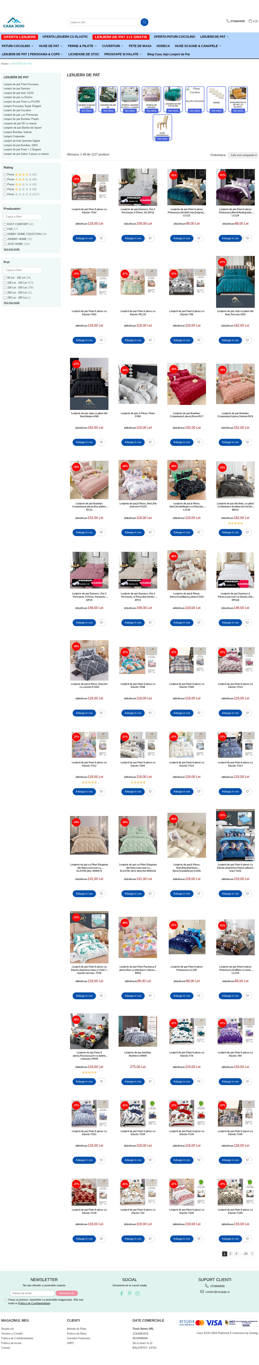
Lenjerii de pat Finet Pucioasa (21, 84)
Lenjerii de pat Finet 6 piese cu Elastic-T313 (235, 764)
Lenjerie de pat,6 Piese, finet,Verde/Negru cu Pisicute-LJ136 (187, 506)
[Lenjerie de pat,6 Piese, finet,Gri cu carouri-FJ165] (89, 660)
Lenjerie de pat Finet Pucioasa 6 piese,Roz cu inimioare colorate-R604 (137, 969)
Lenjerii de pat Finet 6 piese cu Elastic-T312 (89, 764)
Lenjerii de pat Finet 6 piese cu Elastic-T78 (186, 1054)
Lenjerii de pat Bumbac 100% (21, 145)
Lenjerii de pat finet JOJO (19, 92)
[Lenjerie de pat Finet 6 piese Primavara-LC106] (186, 937)
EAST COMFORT (17, 224)
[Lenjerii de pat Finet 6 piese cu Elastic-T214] (235, 660)
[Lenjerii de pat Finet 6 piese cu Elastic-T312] (89, 745)
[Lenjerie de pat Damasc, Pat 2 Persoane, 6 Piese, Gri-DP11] (138, 187)
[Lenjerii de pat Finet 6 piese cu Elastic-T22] (138, 1192)
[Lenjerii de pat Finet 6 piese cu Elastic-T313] (235, 745)
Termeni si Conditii (12, 1333)
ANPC (70, 1343)
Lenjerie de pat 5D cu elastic (20, 123)
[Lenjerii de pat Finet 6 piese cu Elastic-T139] (186, 1113)
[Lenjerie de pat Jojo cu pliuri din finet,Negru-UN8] (89, 384)
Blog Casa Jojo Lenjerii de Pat (168, 54)
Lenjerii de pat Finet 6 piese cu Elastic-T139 (186, 1133)
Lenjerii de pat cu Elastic (18, 97)
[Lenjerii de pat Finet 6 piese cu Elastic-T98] (186, 282)
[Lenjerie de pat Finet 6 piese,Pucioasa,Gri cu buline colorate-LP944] (89, 1031)
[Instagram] (137, 1293)
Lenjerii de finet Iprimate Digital (22, 140)
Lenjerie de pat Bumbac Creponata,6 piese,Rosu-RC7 (187, 415)
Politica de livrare (11, 1343)
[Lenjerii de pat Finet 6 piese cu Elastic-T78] (186, 1031)
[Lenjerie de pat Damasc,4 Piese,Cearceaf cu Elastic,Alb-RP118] (235, 570)
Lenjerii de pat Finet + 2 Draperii (22, 149)
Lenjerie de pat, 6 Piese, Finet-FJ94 (138, 415)
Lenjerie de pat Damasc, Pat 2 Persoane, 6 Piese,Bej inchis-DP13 (138, 596)
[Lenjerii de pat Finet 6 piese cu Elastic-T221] (89, 1113)
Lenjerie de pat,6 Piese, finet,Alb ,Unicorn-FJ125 (138, 505)
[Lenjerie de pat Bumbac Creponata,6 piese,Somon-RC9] (235, 384)
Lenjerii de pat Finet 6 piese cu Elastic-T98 (186, 313)
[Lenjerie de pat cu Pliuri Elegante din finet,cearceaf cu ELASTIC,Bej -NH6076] (89, 835)
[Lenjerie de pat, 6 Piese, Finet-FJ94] (138, 384)
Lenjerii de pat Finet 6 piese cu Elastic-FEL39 (138, 313)
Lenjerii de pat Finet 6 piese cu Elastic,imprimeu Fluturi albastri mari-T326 (235, 867)
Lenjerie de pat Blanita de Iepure (22, 127)
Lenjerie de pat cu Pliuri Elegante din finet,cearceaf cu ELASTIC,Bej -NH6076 (89, 867)
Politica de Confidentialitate (34, 1303)
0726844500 (217, 1286)
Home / (5, 63)
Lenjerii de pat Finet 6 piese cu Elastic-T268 (186, 686)
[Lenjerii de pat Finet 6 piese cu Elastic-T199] (186, 1192)
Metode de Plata (76, 1328)
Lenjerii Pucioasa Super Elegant (22, 106)
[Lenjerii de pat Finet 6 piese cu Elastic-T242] (89, 187)
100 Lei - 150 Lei (17, 282)
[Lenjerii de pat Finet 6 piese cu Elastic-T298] (138, 660)
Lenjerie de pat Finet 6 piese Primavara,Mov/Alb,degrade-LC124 (235, 212)
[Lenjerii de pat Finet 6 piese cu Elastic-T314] (186, 745)
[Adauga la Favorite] (101, 238)
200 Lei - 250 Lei (17, 292)
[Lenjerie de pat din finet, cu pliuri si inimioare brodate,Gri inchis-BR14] (235, 480)
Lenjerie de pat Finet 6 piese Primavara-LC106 (187, 968)
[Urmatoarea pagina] (252, 1253)
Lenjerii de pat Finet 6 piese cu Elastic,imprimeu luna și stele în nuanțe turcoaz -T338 (89, 969)
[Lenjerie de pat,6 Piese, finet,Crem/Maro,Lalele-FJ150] (186, 570)
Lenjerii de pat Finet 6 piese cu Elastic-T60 (235, 1054)
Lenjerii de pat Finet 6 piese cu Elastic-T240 (235, 1133)
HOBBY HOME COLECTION (24, 234)
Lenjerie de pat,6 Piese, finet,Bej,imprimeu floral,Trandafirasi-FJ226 (187, 867)
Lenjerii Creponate (14, 136)
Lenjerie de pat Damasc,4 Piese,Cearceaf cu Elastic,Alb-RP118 (235, 596)
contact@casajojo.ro (217, 1291)
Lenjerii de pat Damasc (17, 88)
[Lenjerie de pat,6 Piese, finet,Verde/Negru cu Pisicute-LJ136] (186, 480)
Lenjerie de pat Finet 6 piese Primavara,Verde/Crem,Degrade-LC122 (187, 212)
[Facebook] (121, 1293)
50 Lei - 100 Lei (16, 277)
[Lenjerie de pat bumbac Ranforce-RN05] (138, 1031)
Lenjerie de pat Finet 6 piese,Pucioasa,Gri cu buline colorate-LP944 (89, 1055)
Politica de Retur (76, 1333)
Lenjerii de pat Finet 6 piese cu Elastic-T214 (235, 686)
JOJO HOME (15, 243)
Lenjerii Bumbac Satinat (18, 132)
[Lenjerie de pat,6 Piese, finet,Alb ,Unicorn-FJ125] (138, 480)
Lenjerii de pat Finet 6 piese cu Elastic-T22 (138, 1211)
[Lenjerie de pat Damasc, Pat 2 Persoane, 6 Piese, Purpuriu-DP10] (89, 570)
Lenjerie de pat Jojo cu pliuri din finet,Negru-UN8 (89, 415)
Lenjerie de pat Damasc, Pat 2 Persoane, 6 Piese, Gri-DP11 (138, 211)
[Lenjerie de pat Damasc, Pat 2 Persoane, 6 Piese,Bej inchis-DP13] (138, 570)
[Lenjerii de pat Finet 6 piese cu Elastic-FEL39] (138, 282)
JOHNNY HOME (17, 239)
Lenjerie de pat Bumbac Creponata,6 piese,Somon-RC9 (235, 415)
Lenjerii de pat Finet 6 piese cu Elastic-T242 (89, 211)
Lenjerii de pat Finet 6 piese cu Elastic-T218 (89, 1211)
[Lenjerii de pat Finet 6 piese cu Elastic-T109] (235, 1192)
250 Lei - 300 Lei (17, 297)
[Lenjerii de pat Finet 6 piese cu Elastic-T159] (138, 1113)
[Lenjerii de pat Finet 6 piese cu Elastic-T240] (235, 1113)
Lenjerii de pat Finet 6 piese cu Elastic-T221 (89, 1133)
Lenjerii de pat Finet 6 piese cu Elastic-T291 (89, 313)
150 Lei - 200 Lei (17, 287)
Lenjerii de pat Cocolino (17, 110)
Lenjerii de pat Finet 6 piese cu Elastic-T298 (138, 686)
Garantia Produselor (78, 1338)
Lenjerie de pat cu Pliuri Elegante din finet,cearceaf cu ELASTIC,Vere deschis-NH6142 (138, 867)
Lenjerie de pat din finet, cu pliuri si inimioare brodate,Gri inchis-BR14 (235, 506)
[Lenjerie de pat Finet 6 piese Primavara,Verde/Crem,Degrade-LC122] (186, 187)
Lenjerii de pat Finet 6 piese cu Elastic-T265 (138, 764)
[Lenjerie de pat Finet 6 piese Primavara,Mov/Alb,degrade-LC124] (235, 187)
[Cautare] (144, 22)
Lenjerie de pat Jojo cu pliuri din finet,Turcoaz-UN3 (235, 313)
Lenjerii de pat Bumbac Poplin (21, 118)
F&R (10, 228)
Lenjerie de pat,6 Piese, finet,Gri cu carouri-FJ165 (89, 686)
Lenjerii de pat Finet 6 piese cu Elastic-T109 (235, 1211)
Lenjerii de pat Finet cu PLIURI (22, 101)
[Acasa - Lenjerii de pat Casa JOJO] (21, 22)
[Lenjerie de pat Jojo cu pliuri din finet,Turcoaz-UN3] (235, 282)
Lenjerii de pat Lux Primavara (21, 114)
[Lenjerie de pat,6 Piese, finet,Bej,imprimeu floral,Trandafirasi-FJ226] (186, 835)
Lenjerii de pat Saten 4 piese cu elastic (26, 153)
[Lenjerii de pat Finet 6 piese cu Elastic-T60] (235, 1031)
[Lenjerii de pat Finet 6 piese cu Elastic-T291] (89, 282)
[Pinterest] (129, 1293)
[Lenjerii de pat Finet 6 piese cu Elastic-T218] (89, 1192)
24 (245, 1253)
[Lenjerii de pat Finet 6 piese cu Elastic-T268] (186, 660)
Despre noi (7, 1328)
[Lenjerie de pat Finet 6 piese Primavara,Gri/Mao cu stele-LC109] (235, 937)
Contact (5, 1347)
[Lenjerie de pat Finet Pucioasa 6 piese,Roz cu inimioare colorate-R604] (138, 937)
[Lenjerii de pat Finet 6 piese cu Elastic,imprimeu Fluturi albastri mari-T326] (235, 835)
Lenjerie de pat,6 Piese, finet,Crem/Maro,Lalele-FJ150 (187, 595)
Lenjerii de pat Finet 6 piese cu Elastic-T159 (138, 1133)
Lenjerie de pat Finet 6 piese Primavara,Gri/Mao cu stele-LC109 (235, 969)
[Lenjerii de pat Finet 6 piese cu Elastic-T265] (138, 745)
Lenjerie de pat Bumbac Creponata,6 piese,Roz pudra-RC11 (89, 506)
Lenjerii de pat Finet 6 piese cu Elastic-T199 (186, 1211)
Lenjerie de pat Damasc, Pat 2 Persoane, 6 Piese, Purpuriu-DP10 (89, 596)
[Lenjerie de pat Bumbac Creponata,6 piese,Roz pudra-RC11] (89, 480)
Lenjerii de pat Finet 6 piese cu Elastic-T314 (186, 764)
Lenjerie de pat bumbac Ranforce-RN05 (137, 1054)
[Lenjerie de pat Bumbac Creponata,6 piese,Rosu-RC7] (186, 384)
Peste (11, 174)
